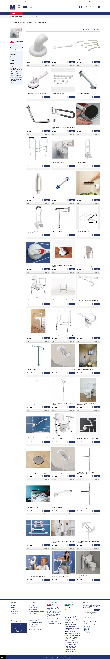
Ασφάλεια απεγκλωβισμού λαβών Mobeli (36, 266)
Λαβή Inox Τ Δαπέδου (31, 369)
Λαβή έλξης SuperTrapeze (32, 507)
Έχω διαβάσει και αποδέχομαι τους (91, 614)
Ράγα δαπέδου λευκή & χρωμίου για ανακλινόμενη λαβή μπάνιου (88, 576)
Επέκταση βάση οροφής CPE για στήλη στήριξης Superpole (62, 404)
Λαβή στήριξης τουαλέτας (57, 438)
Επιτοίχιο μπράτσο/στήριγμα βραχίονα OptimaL (88, 300)
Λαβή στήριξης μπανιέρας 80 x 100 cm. (35, 335)
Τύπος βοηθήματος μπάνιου (14, 62)
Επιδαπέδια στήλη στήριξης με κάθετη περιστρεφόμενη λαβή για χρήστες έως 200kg (87, 507)
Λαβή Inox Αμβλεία (31, 128)
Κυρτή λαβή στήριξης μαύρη (83, 231)
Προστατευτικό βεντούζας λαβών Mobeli (86, 128)
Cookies (3, 657)
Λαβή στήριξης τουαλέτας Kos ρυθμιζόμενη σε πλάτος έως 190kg (87, 404)
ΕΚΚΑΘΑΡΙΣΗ (20, 41)
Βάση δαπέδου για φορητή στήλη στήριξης (36, 473)
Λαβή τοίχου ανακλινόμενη (58, 162)
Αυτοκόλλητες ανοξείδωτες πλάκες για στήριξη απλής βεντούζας (62, 266)
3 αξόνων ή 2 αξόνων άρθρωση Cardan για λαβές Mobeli (37, 438)
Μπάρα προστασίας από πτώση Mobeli (60, 576)
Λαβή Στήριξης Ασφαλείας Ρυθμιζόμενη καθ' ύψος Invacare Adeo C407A (63, 300)
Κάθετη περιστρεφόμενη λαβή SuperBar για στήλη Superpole (63, 542)
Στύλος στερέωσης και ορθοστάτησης (85, 369)
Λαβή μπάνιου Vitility (81, 197)
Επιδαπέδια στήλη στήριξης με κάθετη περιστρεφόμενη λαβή (85, 473)
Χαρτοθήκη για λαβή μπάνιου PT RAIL (85, 335)
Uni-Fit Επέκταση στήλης (32, 404)
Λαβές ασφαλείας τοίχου (82, 59)
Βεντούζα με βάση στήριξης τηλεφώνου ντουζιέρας (88, 438)
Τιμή (11, 45)
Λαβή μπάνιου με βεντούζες (83, 93)
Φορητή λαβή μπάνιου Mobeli (33, 542)
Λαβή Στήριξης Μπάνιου (57, 231)
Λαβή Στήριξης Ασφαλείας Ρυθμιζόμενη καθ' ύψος (63, 335)
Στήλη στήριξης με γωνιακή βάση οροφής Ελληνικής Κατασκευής (88, 542)
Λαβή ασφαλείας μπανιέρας (83, 162)
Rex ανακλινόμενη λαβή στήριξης (59, 507)
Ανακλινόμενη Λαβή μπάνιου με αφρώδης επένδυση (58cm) (63, 128)
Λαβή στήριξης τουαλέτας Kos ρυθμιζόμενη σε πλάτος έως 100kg (37, 162)
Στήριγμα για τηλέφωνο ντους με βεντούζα (36, 93)
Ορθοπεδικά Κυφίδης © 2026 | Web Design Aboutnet (51, 657)
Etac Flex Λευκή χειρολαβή (32, 197)
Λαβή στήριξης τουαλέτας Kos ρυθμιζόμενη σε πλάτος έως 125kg (37, 300)
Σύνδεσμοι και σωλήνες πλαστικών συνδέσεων (37, 59)
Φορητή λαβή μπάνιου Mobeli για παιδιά (36, 576)
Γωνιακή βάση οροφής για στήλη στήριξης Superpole (63, 473)
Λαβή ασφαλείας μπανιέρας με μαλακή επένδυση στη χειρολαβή (37, 231)
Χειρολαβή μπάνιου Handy (58, 93)
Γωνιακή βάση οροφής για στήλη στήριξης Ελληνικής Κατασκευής (63, 369)
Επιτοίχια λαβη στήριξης (57, 59)
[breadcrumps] (10, 16)
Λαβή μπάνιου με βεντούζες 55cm (59, 197)
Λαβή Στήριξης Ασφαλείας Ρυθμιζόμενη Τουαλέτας (88, 266)
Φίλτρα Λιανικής (15, 54)
